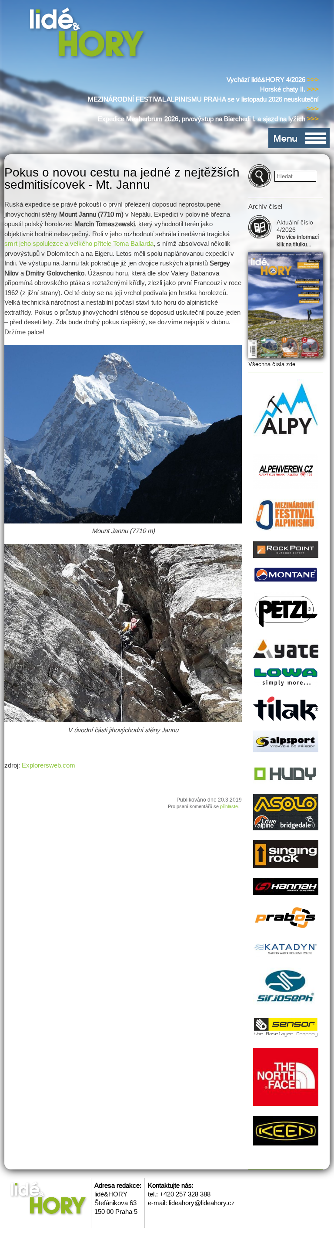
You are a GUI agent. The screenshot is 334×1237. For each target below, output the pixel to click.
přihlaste (229, 806)
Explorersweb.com (48, 765)
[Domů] (88, 34)
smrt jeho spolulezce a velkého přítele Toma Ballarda (79, 243)
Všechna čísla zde (271, 364)
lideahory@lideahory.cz (202, 1202)
